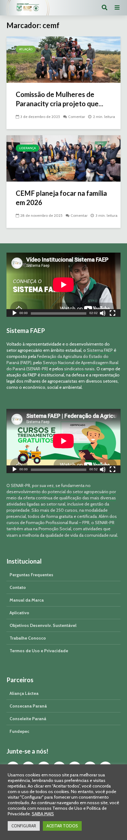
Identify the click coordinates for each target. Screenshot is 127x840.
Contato (18, 587)
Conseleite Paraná (28, 718)
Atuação (25, 49)
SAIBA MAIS (43, 814)
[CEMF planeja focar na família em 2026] (63, 158)
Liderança (27, 148)
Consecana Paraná (28, 706)
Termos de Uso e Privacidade (39, 650)
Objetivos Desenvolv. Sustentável (43, 625)
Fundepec (19, 731)
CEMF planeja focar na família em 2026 (61, 198)
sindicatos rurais (79, 369)
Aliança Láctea (24, 693)
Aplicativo (19, 612)
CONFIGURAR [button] (23, 825)
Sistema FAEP (100, 350)
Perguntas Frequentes (31, 575)
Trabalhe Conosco (28, 638)
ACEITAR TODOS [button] (62, 825)
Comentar (76, 116)
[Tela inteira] (112, 314)
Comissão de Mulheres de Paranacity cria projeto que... (59, 99)
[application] (63, 285)
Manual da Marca (27, 600)
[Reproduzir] (14, 314)
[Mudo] (103, 314)
